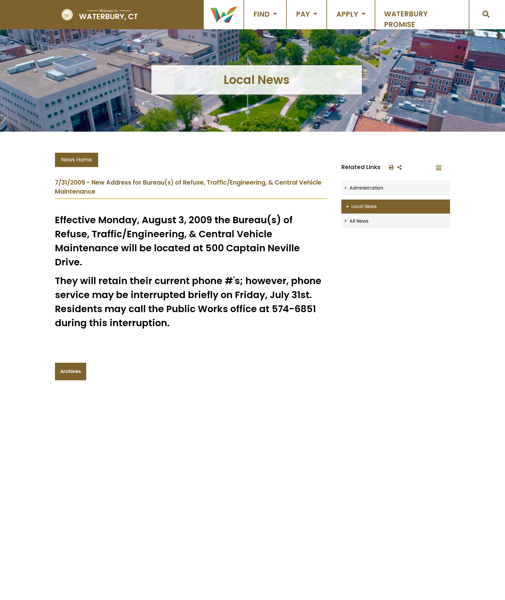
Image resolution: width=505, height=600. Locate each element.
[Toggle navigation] (440, 168)
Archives (70, 371)
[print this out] (390, 167)
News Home (76, 159)
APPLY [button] (348, 14)
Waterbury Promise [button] (406, 19)
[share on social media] (398, 167)
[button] (223, 14)
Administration (366, 188)
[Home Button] (99, 14)
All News (359, 221)
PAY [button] (304, 14)
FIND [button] (262, 14)
